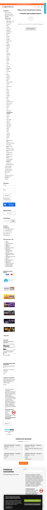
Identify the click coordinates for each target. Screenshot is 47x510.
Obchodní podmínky (10, 247)
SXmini (7, 106)
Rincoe (7, 89)
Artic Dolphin (8, 22)
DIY (5, 173)
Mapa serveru (8, 261)
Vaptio (7, 128)
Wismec (8, 136)
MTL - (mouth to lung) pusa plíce (9, 344)
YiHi (7, 139)
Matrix (7, 74)
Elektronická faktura (9, 259)
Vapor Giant (8, 124)
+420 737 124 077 (8, 230)
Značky (6, 179)
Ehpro (7, 50)
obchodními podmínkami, (8, 391)
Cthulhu (8, 39)
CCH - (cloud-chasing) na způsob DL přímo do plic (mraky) (8, 351)
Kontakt (7, 242)
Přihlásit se (7, 195)
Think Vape (8, 110)
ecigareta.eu (7, 233)
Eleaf (7, 51)
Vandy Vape (8, 119)
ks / (9, 213)
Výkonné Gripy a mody (9, 147)
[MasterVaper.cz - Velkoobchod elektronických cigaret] (9, 430)
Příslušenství (7, 172)
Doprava (7, 244)
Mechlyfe (8, 76)
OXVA (7, 85)
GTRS (7, 56)
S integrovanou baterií (9, 155)
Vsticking (8, 134)
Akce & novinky (8, 12)
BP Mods (8, 36)
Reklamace (8, 249)
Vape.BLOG (8, 262)
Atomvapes (8, 28)
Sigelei (7, 92)
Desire (7, 42)
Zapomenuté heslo (7, 199)
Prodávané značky (9, 264)
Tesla (7, 107)
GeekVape (8, 54)
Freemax (8, 53)
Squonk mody (9, 163)
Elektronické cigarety (9, 14)
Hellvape (8, 59)
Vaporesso (8, 127)
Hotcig (7, 60)
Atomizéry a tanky (8, 169)
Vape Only (8, 121)
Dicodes (8, 44)
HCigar (7, 57)
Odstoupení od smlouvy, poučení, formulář (9, 251)
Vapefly (7, 122)
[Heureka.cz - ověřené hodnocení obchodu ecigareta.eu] (9, 281)
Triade (7, 114)
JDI (7, 65)
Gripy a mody (8, 18)
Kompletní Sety (9, 152)
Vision (7, 131)
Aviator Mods (9, 31)
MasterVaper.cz (9, 434)
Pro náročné (8, 144)
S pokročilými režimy (10, 143)
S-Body (7, 91)
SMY (7, 98)
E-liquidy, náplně (8, 166)
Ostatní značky (9, 82)
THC (7, 109)
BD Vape (8, 33)
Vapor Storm (8, 125)
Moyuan (8, 79)
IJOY (7, 62)
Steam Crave (9, 103)
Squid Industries (9, 101)
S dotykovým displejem (8, 161)
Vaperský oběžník (9, 266)
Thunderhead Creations (9, 113)
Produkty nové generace (8, 177)
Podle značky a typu (10, 21)
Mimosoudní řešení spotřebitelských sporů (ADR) (10, 254)
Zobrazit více (23, 463)
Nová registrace (6, 198)
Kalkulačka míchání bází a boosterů (10, 257)
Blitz (7, 34)
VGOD (7, 130)
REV (7, 88)
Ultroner (8, 116)
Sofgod (7, 100)
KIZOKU (7, 69)
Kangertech (8, 68)
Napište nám (8, 245)
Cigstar (7, 38)
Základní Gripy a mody (9, 141)
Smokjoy (8, 95)
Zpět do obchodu (31, 28)
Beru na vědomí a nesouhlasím (32, 504)
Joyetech (8, 66)
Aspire (7, 25)
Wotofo (7, 137)
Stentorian (8, 104)
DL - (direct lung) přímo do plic (8, 348)
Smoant (8, 94)
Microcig (8, 77)
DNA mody (8, 19)
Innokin (7, 63)
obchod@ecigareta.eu (9, 229)
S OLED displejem (9, 159)
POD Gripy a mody (9, 148)
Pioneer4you (8, 86)
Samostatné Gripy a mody (10, 151)
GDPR (7, 258)
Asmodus (8, 24)
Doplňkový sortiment (9, 175)
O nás (7, 241)
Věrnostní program (9, 243)
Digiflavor (8, 45)
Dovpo (7, 48)
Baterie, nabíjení (8, 170)
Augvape (8, 30)
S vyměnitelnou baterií (9, 157)
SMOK (7, 97)
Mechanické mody (10, 164)
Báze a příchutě (8, 167)
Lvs (7, 72)
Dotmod (8, 47)
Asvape (7, 27)
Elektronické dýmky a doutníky (9, 16)
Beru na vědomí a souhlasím (32, 500)
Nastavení (8, 507)
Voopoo (8, 133)
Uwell (7, 117)
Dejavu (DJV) (9, 41)
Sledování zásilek (9, 265)
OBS (7, 80)
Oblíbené (7, 246)
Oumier (7, 83)
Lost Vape (8, 71)
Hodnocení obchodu (10, 263)
